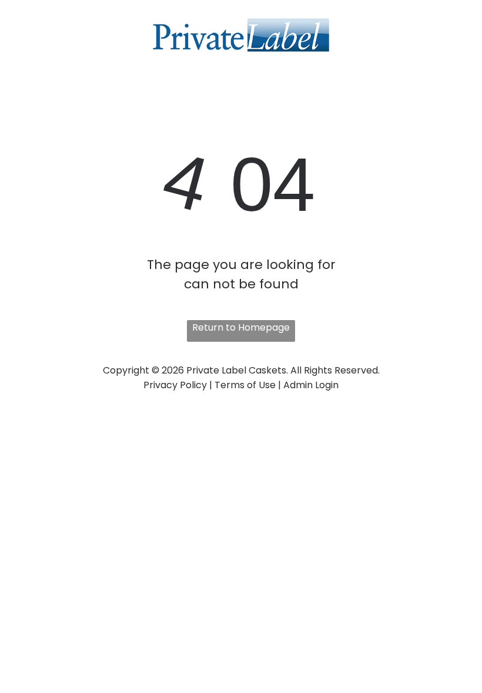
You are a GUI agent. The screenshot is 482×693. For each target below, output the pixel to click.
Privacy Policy (175, 385)
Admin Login (311, 385)
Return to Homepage (241, 327)
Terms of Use (245, 385)
